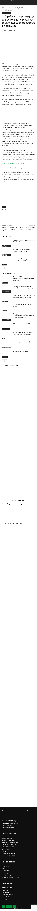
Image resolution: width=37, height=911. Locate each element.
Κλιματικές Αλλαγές (6, 319)
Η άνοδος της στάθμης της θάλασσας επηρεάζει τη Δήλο (9, 229)
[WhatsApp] (20, 35)
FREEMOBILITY (5, 209)
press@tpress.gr (11, 827)
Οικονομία (4, 301)
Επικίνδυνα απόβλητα (4, 246)
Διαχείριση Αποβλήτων (4, 255)
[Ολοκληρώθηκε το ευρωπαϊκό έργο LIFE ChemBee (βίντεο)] (7, 243)
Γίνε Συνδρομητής (7, 504)
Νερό (3, 338)
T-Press (21, 908)
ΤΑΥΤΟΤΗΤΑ (5, 899)
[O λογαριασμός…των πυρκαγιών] (7, 354)
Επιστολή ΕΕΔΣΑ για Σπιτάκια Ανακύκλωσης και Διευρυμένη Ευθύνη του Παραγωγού (23, 278)
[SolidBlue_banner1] (18, 708)
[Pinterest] (16, 35)
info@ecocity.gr (17, 168)
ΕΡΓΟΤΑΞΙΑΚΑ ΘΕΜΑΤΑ (9, 845)
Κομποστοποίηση (6, 347)
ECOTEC (27, 207)
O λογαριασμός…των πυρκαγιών (22, 351)
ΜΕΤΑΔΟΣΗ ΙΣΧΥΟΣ (8, 847)
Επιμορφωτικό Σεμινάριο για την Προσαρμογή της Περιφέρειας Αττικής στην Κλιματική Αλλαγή (24, 315)
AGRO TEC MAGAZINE (8, 856)
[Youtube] (14, 906)
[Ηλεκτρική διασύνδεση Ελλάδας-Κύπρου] (7, 307)
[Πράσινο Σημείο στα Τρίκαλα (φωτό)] (7, 344)
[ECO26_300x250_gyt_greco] (16, 782)
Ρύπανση (9, 7)
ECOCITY (9, 207)
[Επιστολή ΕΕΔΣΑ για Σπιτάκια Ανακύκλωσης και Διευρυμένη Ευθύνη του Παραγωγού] (7, 280)
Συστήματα (4, 282)
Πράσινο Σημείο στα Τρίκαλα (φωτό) (23, 342)
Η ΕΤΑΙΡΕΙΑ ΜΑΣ (7, 888)
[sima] (19, 757)
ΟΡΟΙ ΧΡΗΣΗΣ (6, 897)
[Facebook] (9, 35)
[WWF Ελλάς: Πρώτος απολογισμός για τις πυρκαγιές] (7, 326)
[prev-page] (3, 268)
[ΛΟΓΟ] (18, 686)
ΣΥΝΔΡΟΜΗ (5, 890)
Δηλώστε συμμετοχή (8, 163)
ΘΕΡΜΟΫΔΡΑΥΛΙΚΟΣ (8, 840)
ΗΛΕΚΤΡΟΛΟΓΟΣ (7, 838)
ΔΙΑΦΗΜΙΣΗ (5, 892)
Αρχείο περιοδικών (21, 504)
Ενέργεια (4, 264)
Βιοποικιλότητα (5, 329)
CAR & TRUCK (6, 849)
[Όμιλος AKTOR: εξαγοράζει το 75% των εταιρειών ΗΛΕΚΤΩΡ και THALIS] (7, 298)
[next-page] (5, 268)
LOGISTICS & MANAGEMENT (10, 842)
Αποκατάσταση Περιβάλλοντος (5, 292)
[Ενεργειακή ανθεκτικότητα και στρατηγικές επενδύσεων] (7, 261)
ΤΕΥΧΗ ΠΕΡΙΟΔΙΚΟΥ (8, 895)
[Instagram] (7, 906)
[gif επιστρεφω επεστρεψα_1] (16, 732)
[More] (25, 35)
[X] (13, 35)
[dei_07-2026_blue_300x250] (18, 662)
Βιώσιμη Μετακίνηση (17, 7)
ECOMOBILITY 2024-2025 (18, 207)
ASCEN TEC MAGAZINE (9, 854)
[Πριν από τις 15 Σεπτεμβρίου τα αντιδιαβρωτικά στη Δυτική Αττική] (7, 289)
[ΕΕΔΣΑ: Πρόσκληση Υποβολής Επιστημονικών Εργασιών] (7, 252)
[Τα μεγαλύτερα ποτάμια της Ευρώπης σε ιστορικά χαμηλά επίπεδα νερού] (7, 335)
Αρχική (3, 7)
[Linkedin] (10, 906)
